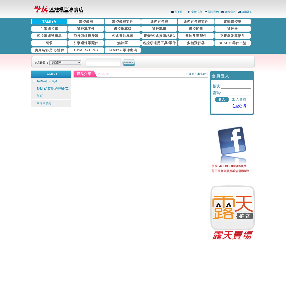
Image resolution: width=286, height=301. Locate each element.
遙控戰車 (159, 28)
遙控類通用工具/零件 (159, 43)
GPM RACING (86, 50)
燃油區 (122, 43)
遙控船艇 (196, 28)
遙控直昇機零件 (195, 21)
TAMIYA (49, 21)
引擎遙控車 (49, 28)
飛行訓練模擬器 (86, 36)
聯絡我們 (230, 11)
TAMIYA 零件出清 (122, 50)
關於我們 (213, 11)
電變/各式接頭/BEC (159, 36)
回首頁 (179, 11)
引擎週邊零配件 (86, 43)
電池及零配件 (196, 36)
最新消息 (196, 11)
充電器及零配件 (232, 36)
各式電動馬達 (122, 36)
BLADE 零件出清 (233, 43)
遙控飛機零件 (122, 21)
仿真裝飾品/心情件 (49, 50)
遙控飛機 (86, 21)
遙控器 (232, 28)
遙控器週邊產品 (49, 36)
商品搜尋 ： (42, 62)
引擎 (49, 43)
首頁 (191, 73)
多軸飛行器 (196, 43)
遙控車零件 (86, 28)
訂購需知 (247, 11)
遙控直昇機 (159, 21)
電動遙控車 (233, 21)
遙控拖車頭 (123, 28)
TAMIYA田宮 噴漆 (47, 81)
